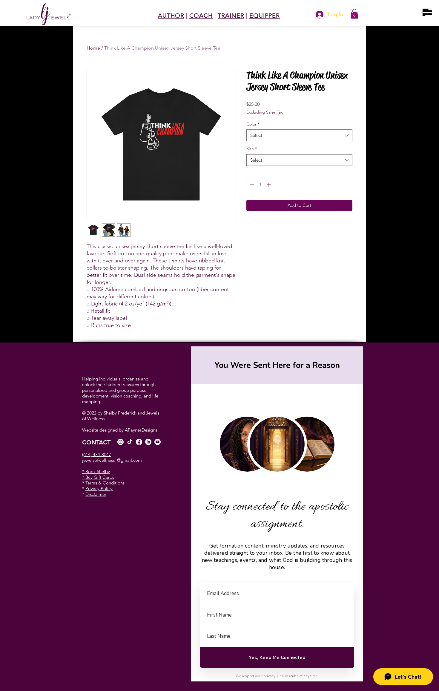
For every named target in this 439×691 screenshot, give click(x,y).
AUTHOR (171, 15)
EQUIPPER (264, 15)
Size (251, 148)
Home (93, 48)
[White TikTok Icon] (130, 442)
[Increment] (269, 184)
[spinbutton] (260, 184)
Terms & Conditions (105, 483)
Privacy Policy (99, 488)
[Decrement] (251, 184)
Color (253, 124)
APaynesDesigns (141, 430)
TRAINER (231, 15)
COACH (201, 15)
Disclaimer (95, 494)
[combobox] (299, 135)
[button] (427, 12)
